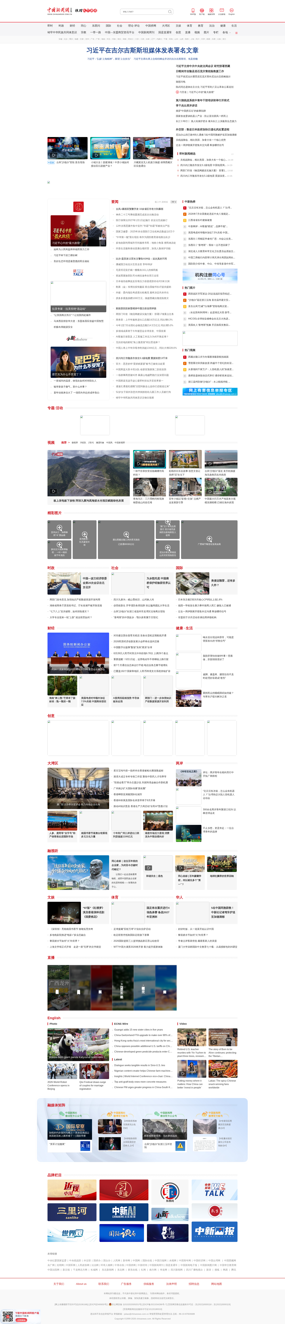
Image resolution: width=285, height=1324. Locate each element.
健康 (223, 25)
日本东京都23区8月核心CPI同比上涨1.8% (200, 599)
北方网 (83, 1269)
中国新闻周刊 (146, 32)
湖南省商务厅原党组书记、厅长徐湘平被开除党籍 (76, 605)
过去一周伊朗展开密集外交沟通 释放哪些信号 (200, 145)
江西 (142, 39)
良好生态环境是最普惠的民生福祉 (71, 261)
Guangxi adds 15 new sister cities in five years (138, 1029)
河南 (114, 39)
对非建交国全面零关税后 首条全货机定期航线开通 (140, 635)
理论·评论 (134, 25)
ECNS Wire (121, 1023)
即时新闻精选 (187, 153)
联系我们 (103, 1283)
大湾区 (166, 25)
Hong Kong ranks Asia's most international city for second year (143, 1040)
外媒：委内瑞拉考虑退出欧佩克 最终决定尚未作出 (142, 292)
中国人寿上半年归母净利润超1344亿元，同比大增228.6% (146, 348)
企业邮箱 (221, 14)
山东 (176, 39)
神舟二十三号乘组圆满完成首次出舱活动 (137, 214)
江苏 (137, 39)
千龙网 (76, 1269)
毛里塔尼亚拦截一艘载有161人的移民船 (137, 270)
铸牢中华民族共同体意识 (62, 32)
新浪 (208, 1269)
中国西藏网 (230, 1260)
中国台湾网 (214, 1260)
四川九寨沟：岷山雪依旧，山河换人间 (134, 599)
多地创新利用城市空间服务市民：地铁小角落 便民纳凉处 (146, 243)
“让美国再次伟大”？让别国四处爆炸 (72, 315)
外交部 (87, 1260)
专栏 (215, 32)
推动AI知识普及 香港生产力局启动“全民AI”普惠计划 (141, 806)
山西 (181, 39)
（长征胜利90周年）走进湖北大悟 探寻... (209, 312)
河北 (108, 39)
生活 (234, 25)
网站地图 (216, 1283)
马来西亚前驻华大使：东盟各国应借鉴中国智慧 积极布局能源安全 (79, 324)
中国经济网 (199, 1260)
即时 (50, 25)
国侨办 (97, 1260)
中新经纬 (142, 1265)
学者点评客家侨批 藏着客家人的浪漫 (197, 941)
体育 (189, 25)
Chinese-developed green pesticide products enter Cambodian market (143, 1051)
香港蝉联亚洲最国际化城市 (128, 794)
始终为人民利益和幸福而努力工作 (71, 249)
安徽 (60, 39)
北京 (66, 39)
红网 (143, 1269)
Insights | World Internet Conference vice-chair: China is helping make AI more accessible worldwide (143, 1076)
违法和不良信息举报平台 (101, 1314)
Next (170, 130)
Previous (145, 130)
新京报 (66, 1269)
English (232, 14)
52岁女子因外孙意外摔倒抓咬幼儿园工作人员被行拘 (143, 392)
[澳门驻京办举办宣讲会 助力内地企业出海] (78, 808)
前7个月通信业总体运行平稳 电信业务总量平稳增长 (141, 665)
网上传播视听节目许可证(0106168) (71, 1304)
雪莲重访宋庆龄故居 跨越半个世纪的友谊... (210, 363)
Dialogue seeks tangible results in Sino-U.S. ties (139, 1065)
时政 (61, 25)
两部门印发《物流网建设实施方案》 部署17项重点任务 (145, 314)
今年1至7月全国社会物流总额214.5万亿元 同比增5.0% (144, 325)
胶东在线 (132, 1269)
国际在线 (147, 1260)
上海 (192, 39)
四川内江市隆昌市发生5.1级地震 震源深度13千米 (142, 358)
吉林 (147, 39)
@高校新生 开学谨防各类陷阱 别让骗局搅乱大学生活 (141, 605)
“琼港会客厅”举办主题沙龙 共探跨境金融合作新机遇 (141, 782)
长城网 (94, 1269)
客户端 (202, 14)
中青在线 (119, 1265)
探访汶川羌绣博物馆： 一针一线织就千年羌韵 (59, 552)
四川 (197, 39)
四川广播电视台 (194, 1269)
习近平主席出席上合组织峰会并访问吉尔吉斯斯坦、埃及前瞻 (166, 59)
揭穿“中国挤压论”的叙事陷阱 (191, 111)
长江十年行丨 (183, 121)
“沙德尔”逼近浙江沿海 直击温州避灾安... (209, 300)
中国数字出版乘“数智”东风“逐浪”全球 (133, 647)
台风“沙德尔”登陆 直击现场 (70, 162)
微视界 (75, 442)
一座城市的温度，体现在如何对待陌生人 (75, 380)
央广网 (51, 1265)
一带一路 (95, 32)
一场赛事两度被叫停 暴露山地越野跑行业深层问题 (142, 375)
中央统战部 (75, 1260)
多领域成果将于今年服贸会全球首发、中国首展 (141, 331)
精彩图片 (55, 513)
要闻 (114, 202)
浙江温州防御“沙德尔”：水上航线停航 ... (209, 382)
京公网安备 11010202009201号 (126, 1304)
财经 (72, 25)
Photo (53, 1023)
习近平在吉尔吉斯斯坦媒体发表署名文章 (142, 50)
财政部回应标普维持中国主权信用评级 (136, 308)
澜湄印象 (100, 442)
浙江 (224, 39)
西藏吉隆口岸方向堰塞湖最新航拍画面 (208, 357)
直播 (187, 32)
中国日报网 (161, 1260)
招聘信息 (194, 1283)
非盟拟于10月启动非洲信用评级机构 (197, 617)
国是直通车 (165, 32)
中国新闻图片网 (208, 1265)
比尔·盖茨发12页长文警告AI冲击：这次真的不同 (141, 258)
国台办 (106, 1260)
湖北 (119, 39)
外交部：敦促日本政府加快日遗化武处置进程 (202, 129)
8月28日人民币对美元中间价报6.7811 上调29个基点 (141, 653)
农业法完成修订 (159, 220)
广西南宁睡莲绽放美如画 (209, 544)
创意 (178, 32)
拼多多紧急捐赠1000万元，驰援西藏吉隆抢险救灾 (142, 298)
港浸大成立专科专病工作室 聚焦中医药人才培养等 (140, 776)
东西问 (96, 25)
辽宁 (153, 39)
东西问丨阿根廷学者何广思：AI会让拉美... (210, 239)
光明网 (60, 1265)
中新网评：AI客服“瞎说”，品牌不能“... (208, 226)
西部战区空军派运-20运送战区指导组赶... (209, 293)
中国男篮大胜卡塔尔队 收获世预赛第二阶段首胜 (141, 369)
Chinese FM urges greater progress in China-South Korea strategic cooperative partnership (143, 1087)
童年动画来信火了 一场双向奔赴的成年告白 (76, 392)
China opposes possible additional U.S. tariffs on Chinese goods (143, 1046)
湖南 (124, 39)
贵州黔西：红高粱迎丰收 (84, 542)
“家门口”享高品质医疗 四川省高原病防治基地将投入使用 (167, 530)
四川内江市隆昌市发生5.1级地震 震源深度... (203, 176)
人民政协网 (83, 1265)
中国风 (109, 442)
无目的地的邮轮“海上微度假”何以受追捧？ (138, 342)
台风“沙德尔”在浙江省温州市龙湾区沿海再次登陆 (139, 611)
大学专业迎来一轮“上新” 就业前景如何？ (71, 617)
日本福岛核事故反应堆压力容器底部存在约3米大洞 (143, 281)
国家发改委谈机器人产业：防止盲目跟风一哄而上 (202, 116)
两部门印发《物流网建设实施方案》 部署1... (203, 170)
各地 (225, 32)
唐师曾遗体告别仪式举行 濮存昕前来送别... (210, 375)
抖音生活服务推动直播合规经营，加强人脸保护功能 (143, 248)
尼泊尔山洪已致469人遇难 (190, 134)
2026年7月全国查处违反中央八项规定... (209, 214)
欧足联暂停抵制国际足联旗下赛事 (131, 935)
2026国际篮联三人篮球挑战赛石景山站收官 (136, 941)
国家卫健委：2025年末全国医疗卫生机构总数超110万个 (145, 231)
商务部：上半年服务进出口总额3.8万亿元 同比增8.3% (144, 319)
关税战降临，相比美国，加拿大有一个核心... (203, 160)
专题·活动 (55, 408)
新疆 (208, 39)
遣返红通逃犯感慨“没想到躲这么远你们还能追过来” (143, 386)
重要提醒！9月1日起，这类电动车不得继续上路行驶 (141, 659)
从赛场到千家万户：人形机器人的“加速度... (210, 369)
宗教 (83, 32)
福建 (76, 39)
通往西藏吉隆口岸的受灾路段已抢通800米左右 (126, 541)
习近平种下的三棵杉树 (65, 255)
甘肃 (82, 39)
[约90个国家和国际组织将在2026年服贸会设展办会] (78, 673)
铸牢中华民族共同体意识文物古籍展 (135, 397)
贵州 (87, 39)
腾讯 (233, 1269)
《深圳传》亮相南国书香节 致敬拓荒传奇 (71, 929)
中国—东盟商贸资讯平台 (119, 32)
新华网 (126, 1260)
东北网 (120, 1269)
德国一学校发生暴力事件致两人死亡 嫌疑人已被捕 (204, 605)
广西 (98, 39)
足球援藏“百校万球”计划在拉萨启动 (132, 929)
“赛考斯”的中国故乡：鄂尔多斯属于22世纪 (136, 617)
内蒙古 (159, 39)
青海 (171, 39)
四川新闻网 (177, 1269)
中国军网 (70, 1265)
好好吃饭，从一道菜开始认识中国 (196, 929)
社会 (119, 25)
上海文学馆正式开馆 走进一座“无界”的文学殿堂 (75, 947)
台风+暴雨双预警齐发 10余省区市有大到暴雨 (139, 209)
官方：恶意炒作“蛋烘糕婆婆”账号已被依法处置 (140, 364)
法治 (211, 25)
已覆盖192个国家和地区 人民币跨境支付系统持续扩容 (142, 671)
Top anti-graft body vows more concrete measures (140, 1082)
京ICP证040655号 (98, 1304)
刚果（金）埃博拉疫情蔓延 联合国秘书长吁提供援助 (143, 287)
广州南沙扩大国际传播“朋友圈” (130, 788)
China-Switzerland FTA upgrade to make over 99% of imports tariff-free (143, 1035)
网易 (225, 1269)
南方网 (152, 1269)
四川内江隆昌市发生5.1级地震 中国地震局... (203, 165)
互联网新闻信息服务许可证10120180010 (143, 1309)
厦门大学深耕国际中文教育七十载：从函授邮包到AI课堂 (207, 947)
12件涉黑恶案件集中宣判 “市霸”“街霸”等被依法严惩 (143, 226)
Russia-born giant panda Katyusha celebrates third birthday (84, 1057)
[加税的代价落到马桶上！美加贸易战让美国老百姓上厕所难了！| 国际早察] (70, 1139)
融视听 (53, 851)
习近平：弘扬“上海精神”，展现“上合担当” (109, 59)
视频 (197, 32)
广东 (92, 39)
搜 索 (170, 12)
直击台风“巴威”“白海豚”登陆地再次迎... (208, 306)
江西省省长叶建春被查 (200, 220)
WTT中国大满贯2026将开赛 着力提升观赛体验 (138, 947)
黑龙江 (130, 39)
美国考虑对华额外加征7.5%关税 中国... (208, 232)
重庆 (71, 39)
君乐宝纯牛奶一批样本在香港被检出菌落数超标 (138, 770)
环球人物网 (107, 1265)
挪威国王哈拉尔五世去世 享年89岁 (134, 264)
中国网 (136, 1260)
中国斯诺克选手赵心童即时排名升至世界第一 (139, 380)
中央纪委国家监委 (57, 1260)
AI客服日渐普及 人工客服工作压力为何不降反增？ (142, 336)
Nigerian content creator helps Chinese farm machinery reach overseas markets (143, 1071)
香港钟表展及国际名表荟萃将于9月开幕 (134, 800)
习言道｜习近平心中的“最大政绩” (196, 92)
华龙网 (163, 1269)
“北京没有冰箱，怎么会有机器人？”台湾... (210, 207)
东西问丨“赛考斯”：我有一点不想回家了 (209, 245)
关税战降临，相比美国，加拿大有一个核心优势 (201, 140)
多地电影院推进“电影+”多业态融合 (68, 935)
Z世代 (91, 442)
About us (81, 1283)
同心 (83, 25)
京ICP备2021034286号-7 (154, 1304)
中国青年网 (185, 1260)
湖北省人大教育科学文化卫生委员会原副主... (211, 251)
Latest (118, 1059)
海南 (103, 39)
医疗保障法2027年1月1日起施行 (133, 220)
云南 (219, 39)
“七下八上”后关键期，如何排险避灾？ (69, 611)
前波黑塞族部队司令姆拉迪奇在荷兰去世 (137, 275)
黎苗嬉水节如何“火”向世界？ (65, 941)
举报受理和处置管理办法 (160, 1314)
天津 (203, 39)
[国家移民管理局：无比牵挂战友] (164, 1139)
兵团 (213, 39)
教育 (200, 25)
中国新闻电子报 (188, 1265)
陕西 (187, 39)
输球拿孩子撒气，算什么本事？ (70, 386)
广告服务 (126, 1283)
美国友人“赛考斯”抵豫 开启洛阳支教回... (209, 325)
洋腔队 (83, 442)
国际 (108, 25)
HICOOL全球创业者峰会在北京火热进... (209, 318)
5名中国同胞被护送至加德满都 (220, 134)
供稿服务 (149, 1283)
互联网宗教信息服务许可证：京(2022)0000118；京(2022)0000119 (199, 1304)
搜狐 (217, 1269)
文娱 (178, 25)
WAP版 (193, 14)
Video (183, 1023)
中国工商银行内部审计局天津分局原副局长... (211, 257)
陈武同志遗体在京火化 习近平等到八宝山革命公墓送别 (204, 87)
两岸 (179, 763)
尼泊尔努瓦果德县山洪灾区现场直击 (167, 553)
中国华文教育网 (228, 1265)
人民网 (116, 1260)
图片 (206, 32)
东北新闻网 (108, 1269)
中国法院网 (53, 1269)
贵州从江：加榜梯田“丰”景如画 (59, 533)
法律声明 (171, 1283)
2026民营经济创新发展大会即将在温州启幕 (136, 641)
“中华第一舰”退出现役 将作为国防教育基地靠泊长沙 (143, 237)
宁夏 (165, 39)
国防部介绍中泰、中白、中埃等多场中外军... (211, 263)
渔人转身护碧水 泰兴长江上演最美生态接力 (214, 121)
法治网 (95, 1265)
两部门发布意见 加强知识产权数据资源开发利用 (75, 599)
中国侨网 (150, 25)
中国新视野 (120, 442)
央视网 (172, 1260)
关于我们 (58, 1283)
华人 (179, 897)
